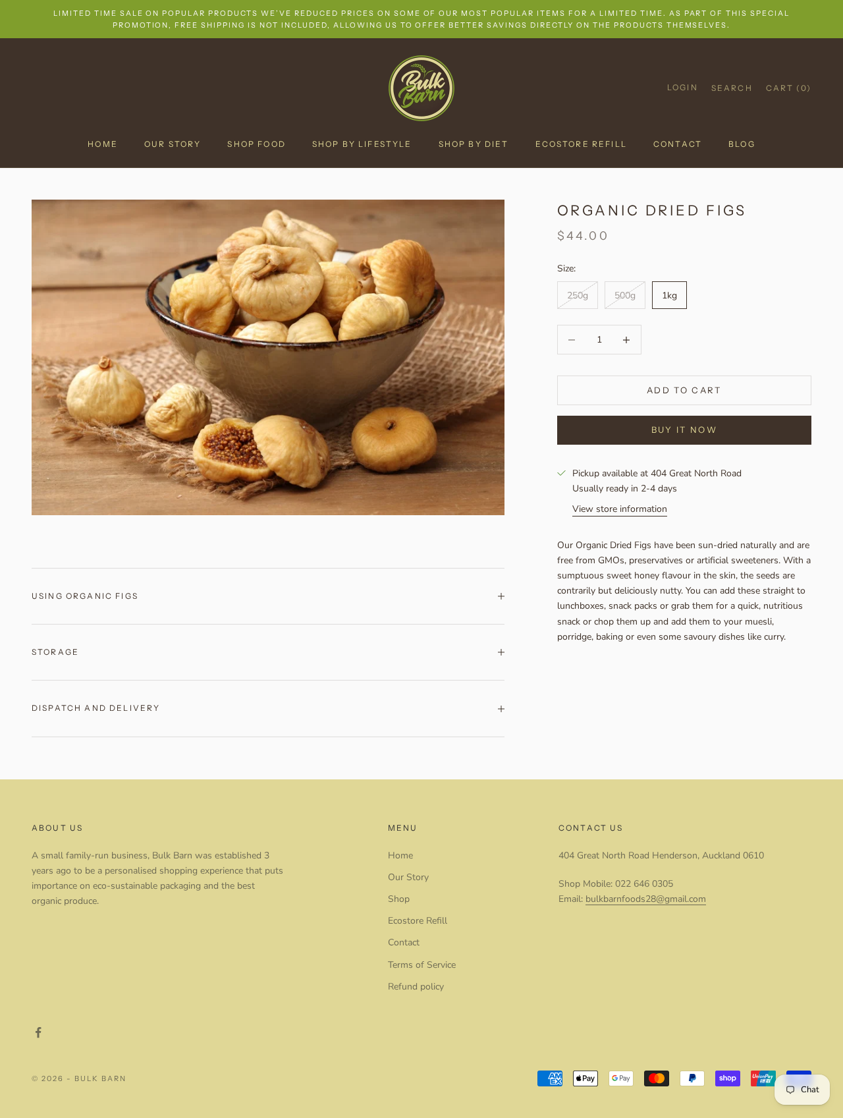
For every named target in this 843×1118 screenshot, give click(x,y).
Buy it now (684, 429)
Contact (677, 144)
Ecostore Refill (581, 144)
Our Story (172, 144)
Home (103, 144)
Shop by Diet (474, 144)
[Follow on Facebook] (38, 1032)
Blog (741, 144)
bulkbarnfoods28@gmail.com (645, 899)
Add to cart (684, 390)
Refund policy (416, 986)
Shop (399, 899)
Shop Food (256, 144)
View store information (619, 509)
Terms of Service (422, 965)
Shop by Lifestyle (362, 144)
